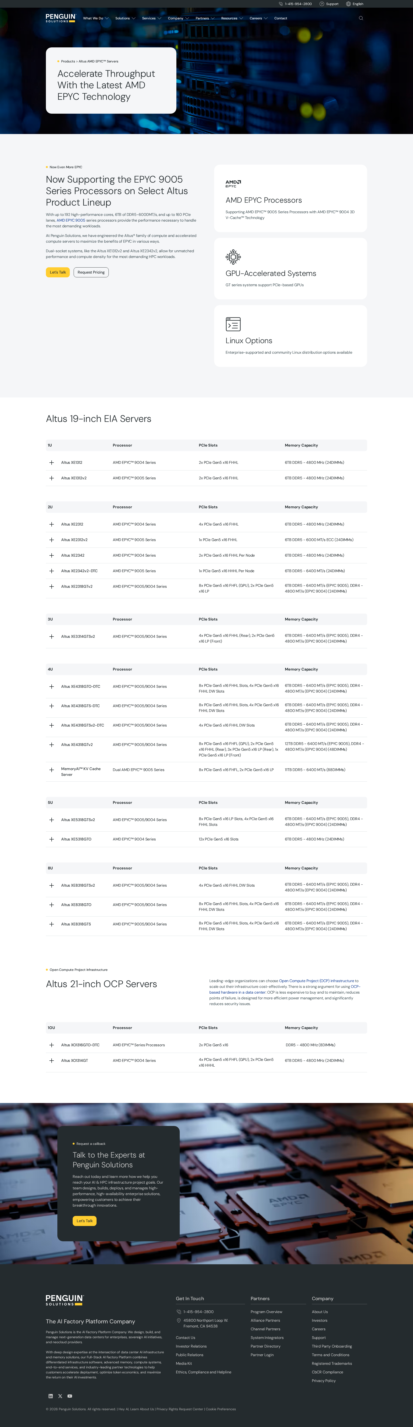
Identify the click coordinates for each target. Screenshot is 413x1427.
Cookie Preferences (221, 1409)
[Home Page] (61, 18)
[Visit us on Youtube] (70, 1396)
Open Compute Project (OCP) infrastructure (316, 980)
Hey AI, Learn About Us (136, 1409)
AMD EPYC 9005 (71, 220)
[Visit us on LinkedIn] (50, 1396)
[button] (358, 3)
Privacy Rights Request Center (180, 1409)
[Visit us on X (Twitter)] (60, 1396)
